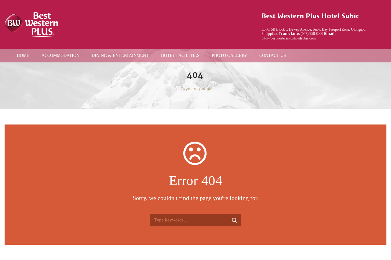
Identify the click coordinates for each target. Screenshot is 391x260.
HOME (23, 55)
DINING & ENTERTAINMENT (120, 55)
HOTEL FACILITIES (180, 55)
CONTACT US (272, 55)
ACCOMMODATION (60, 55)
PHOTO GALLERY (229, 55)
